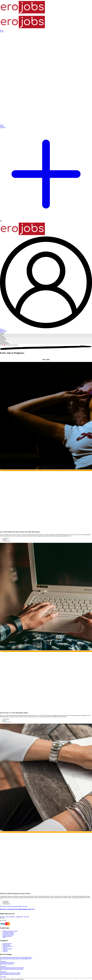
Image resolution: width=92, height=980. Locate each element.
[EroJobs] (23, 14)
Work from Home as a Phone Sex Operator (10, 974)
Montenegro (3, 331)
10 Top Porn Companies (8, 933)
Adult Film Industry (7, 943)
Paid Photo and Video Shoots (6, 963)
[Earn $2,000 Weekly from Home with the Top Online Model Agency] (16, 957)
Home (1, 30)
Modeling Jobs (6, 944)
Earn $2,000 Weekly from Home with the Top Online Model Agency (15, 958)
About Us (5, 951)
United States (3, 961)
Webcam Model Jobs (7, 946)
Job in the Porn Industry (8, 932)
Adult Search (3, 330)
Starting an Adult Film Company (10, 931)
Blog (4, 937)
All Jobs (2, 31)
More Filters (3, 338)
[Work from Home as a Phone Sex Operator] (10, 972)
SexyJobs (5, 947)
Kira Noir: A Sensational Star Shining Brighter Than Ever (17, 909)
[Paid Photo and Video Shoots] (7, 962)
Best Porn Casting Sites (8, 934)
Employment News (7, 936)
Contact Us (5, 950)
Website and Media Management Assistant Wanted (11, 969)
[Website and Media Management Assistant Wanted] (12, 967)
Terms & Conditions (7, 948)
